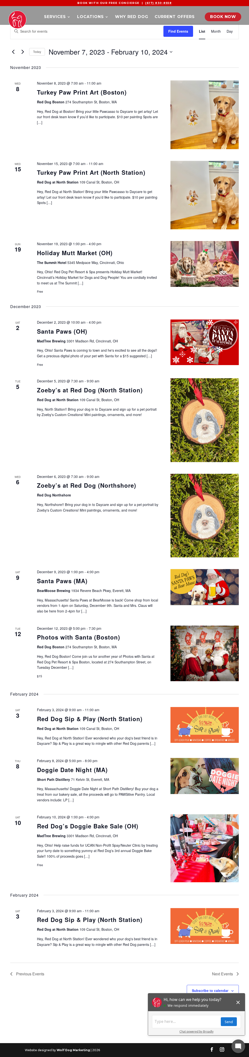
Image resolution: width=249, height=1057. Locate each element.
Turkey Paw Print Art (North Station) (91, 172)
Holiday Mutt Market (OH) (75, 253)
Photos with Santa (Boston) (78, 637)
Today (37, 51)
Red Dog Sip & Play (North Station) (89, 719)
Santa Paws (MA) (62, 581)
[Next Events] (23, 52)
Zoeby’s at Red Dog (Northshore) (86, 485)
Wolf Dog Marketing (73, 1050)
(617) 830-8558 (158, 3)
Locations (90, 17)
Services (55, 17)
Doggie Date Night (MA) (72, 770)
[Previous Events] (13, 52)
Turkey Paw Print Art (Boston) (82, 92)
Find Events (178, 31)
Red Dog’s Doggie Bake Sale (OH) (87, 826)
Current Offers (175, 17)
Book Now (223, 16)
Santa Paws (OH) (62, 331)
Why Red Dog (131, 17)
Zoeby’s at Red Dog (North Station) (90, 390)
